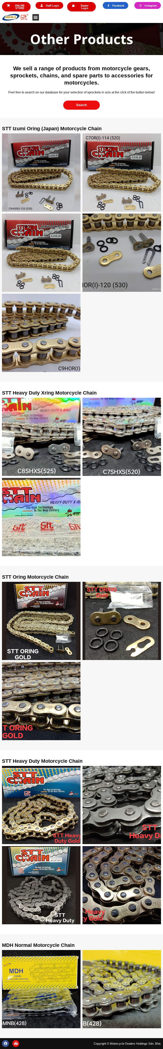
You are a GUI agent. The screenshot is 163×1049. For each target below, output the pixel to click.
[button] (16, 6)
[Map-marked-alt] (15, 1043)
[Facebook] (5, 1043)
